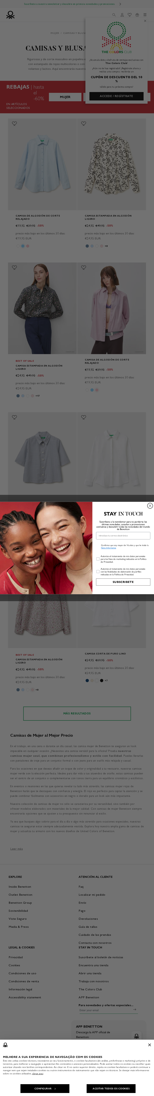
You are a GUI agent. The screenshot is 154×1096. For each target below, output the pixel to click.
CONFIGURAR (43, 1088)
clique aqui (37, 1073)
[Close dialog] (150, 505)
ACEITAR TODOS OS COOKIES (111, 1088)
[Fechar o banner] (149, 1044)
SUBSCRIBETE (123, 582)
